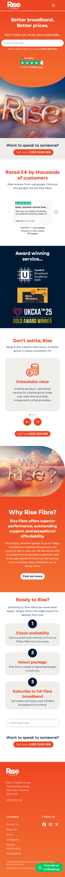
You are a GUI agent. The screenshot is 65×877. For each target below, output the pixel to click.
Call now (33, 152)
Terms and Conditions (16, 862)
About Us (11, 829)
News (9, 834)
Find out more (32, 576)
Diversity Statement (15, 864)
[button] (30, 414)
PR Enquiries (13, 853)
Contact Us (12, 824)
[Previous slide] (27, 422)
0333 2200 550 (49, 49)
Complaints (12, 839)
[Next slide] (38, 422)
